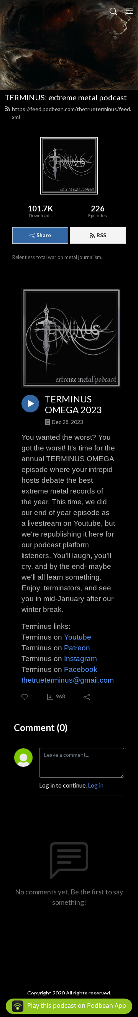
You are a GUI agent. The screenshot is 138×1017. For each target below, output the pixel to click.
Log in (96, 785)
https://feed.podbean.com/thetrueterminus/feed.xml (71, 113)
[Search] (113, 10)
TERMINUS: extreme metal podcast (66, 97)
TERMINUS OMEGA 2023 (73, 404)
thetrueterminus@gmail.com (67, 680)
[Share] (87, 697)
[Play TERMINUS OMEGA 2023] (30, 403)
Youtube (77, 637)
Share (43, 235)
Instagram (80, 659)
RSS (101, 235)
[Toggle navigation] (129, 10)
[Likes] (25, 697)
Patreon (77, 648)
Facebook (80, 669)
